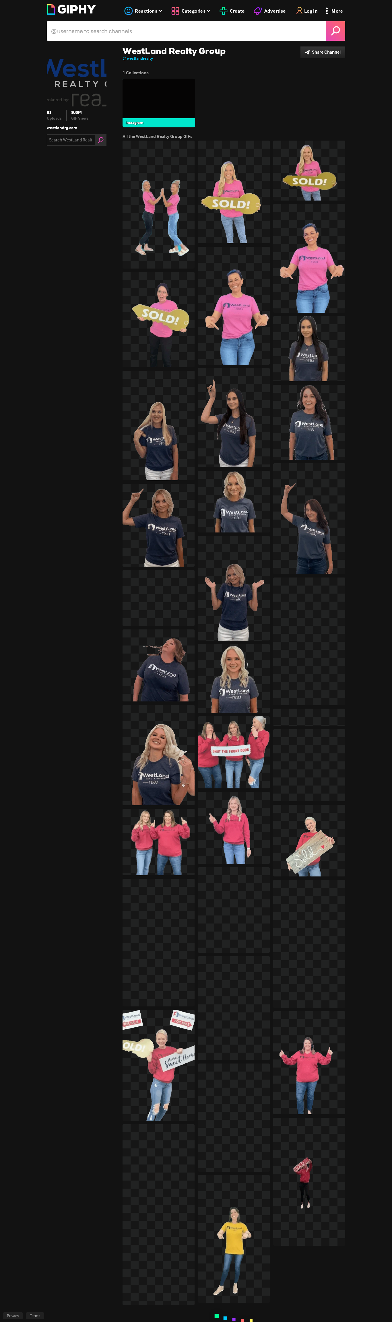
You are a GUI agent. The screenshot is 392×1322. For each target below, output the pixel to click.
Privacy (13, 1315)
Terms (35, 1315)
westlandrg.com (62, 127)
